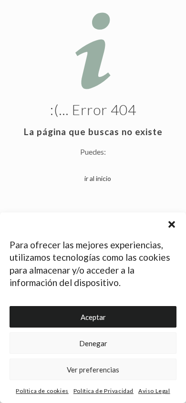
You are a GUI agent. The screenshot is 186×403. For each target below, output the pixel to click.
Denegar (93, 343)
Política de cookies (42, 390)
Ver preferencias (93, 369)
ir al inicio (97, 178)
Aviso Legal (154, 390)
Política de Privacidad (103, 390)
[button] (171, 224)
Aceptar (93, 317)
